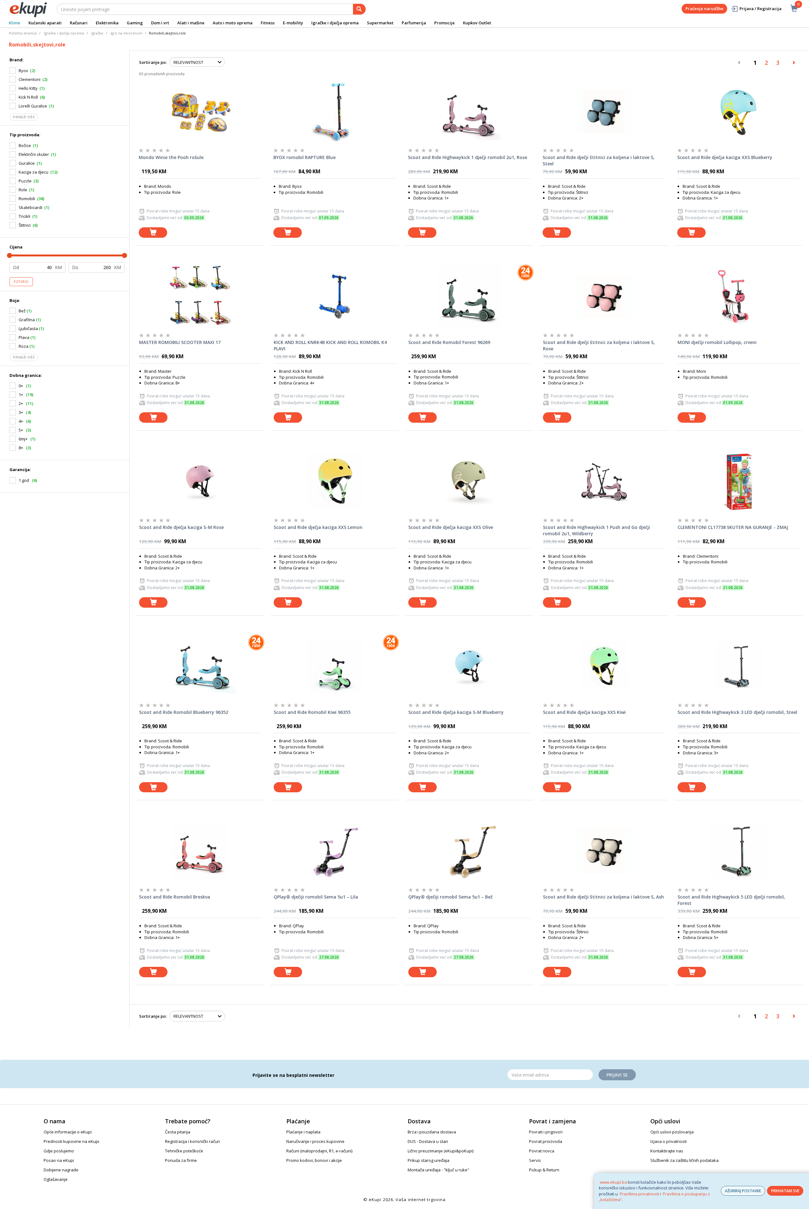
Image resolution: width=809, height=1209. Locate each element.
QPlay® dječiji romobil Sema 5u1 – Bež (450, 897)
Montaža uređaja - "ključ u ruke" (438, 1170)
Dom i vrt (160, 23)
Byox (23, 70)
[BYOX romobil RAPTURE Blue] (334, 111)
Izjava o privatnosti (668, 1141)
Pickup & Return (544, 1170)
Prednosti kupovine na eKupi (71, 1141)
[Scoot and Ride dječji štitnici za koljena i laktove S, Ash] (604, 850)
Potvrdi (21, 281)
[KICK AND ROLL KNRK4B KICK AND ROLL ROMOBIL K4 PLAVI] (335, 296)
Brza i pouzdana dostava (432, 1132)
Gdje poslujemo (59, 1151)
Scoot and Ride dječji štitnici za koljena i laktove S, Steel (598, 160)
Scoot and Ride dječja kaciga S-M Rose (181, 527)
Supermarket (380, 23)
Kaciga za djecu (33, 172)
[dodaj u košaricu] (153, 232)
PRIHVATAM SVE (785, 1191)
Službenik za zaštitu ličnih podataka (684, 1160)
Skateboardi (30, 207)
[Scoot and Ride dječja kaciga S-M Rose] (200, 481)
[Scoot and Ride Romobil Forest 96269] (469, 296)
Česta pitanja (177, 1132)
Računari (79, 23)
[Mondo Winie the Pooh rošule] (200, 111)
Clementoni (29, 79)
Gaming (135, 23)
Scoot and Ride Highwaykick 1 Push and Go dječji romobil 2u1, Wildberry (596, 530)
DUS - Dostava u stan (428, 1141)
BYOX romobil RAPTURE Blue (304, 157)
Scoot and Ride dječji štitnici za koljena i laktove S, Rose (599, 345)
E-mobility (293, 23)
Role (23, 190)
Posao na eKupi (59, 1160)
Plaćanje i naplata (303, 1132)
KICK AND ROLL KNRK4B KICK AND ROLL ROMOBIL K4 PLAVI (330, 345)
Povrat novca (541, 1151)
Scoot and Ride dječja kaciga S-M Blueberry (456, 712)
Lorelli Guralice (33, 106)
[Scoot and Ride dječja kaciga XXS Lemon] (335, 481)
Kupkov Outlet (477, 23)
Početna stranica (23, 33)
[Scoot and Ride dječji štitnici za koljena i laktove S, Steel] (603, 111)
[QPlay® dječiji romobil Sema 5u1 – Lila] (335, 850)
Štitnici (25, 225)
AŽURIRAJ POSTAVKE (743, 1191)
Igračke (97, 33)
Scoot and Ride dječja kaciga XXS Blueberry (724, 157)
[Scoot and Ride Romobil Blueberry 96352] (200, 666)
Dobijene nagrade (61, 1170)
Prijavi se (617, 1075)
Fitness (268, 23)
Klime (14, 23)
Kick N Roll (28, 97)
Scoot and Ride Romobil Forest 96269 (449, 342)
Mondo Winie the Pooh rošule (171, 157)
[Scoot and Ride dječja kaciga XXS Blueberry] (738, 111)
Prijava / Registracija (760, 8)
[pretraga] (359, 9)
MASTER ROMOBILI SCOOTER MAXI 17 (180, 342)
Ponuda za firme (181, 1160)
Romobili (27, 198)
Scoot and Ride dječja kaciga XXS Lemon (318, 527)
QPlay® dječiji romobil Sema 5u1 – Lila (316, 897)
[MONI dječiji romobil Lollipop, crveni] (738, 296)
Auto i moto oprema (232, 23)
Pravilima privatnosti (639, 1194)
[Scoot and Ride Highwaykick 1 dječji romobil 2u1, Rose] (469, 111)
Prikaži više (23, 117)
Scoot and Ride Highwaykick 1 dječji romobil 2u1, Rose (467, 157)
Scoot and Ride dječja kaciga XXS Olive (450, 527)
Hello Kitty (28, 88)
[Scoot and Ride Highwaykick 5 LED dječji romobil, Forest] (738, 850)
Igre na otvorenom (127, 33)
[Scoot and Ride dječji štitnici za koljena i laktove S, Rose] (604, 296)
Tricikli (24, 216)
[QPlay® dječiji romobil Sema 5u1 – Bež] (469, 850)
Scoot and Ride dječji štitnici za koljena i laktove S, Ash (603, 897)
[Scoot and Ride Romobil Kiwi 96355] (335, 666)
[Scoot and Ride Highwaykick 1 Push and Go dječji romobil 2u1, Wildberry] (604, 481)
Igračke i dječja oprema (335, 23)
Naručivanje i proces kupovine (315, 1141)
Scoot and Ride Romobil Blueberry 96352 (183, 712)
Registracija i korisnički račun (192, 1141)
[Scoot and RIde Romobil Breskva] (200, 850)
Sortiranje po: (153, 62)
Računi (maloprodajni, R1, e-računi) (319, 1151)
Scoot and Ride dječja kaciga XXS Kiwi (584, 712)
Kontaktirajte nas (666, 1151)
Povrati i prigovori (546, 1132)
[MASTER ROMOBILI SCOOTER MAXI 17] (200, 296)
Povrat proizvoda (545, 1141)
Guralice (27, 163)
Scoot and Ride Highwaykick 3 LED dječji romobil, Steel (737, 712)
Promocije (444, 23)
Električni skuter (34, 154)
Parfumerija (414, 23)
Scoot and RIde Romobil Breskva (174, 897)
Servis (535, 1160)
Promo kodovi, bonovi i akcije (314, 1160)
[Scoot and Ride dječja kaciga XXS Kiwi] (604, 666)
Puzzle (25, 181)
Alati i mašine (190, 23)
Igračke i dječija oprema (64, 33)
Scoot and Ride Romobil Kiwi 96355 (312, 712)
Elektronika (107, 23)
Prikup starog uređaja (428, 1160)
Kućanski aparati (45, 23)
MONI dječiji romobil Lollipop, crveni (717, 342)
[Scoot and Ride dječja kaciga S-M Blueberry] (469, 666)
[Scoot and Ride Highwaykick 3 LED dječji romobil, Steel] (738, 666)
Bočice (25, 145)
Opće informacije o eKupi (68, 1132)
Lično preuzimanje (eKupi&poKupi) (440, 1151)
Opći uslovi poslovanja (672, 1132)
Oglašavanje (56, 1179)
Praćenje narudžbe (704, 8)
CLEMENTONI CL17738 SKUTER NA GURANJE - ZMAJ (733, 527)
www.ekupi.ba (613, 1182)
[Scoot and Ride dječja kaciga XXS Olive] (469, 481)
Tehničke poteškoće (184, 1151)
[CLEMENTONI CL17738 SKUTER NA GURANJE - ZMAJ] (738, 481)
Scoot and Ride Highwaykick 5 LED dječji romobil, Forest (731, 900)
